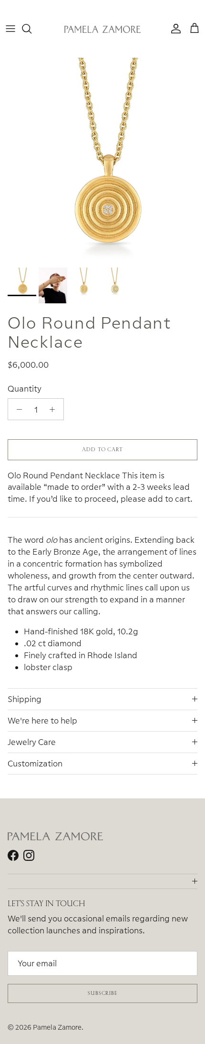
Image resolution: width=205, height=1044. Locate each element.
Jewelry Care (32, 742)
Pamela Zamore (57, 1027)
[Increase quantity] (54, 409)
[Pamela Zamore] (102, 29)
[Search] (31, 28)
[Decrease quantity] (16, 409)
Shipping (24, 699)
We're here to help (42, 720)
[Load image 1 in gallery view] (102, 160)
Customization (35, 763)
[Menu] (10, 28)
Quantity (24, 388)
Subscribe (102, 993)
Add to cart (102, 449)
